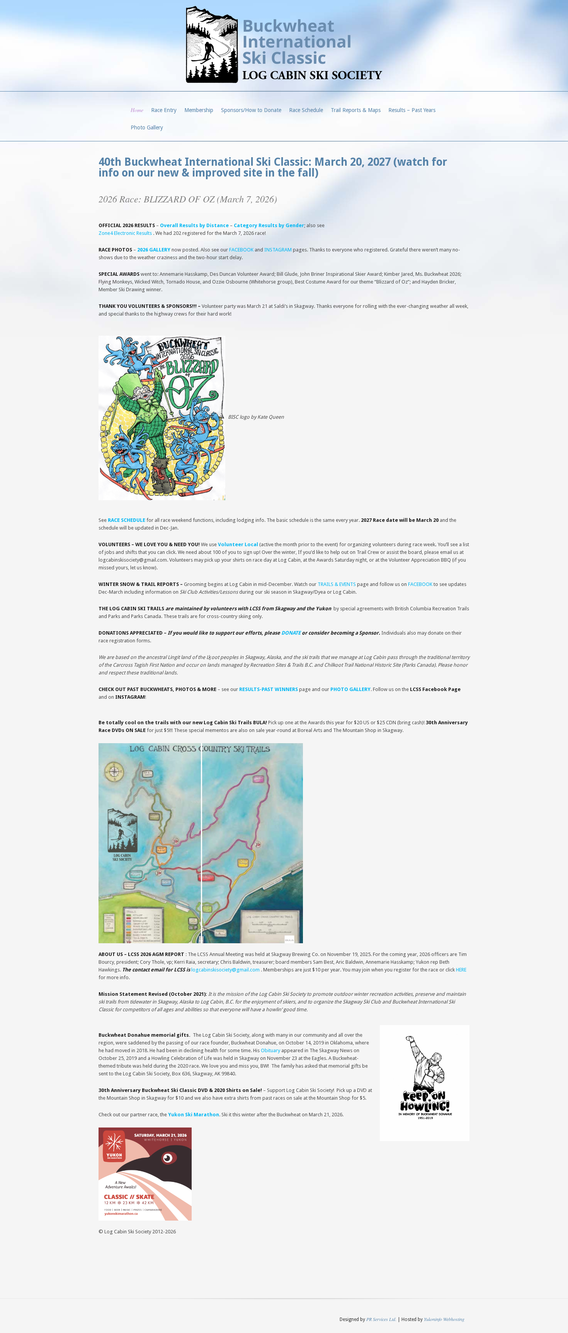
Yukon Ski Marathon (193, 1114)
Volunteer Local (238, 544)
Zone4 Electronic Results (125, 233)
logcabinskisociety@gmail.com (225, 970)
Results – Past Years (411, 110)
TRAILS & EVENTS (337, 584)
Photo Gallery (147, 127)
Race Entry (164, 110)
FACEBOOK (241, 250)
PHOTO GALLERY (350, 689)
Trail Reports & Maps (356, 110)
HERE (461, 970)
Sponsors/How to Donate (251, 110)
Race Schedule (306, 110)
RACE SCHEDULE (126, 520)
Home (137, 110)
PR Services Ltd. (381, 1319)
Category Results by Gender (269, 225)
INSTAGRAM (278, 250)
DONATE (291, 633)
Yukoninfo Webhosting (444, 1319)
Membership (198, 110)
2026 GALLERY (153, 250)
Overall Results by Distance (195, 225)
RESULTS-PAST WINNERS (268, 689)
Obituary (270, 1050)
